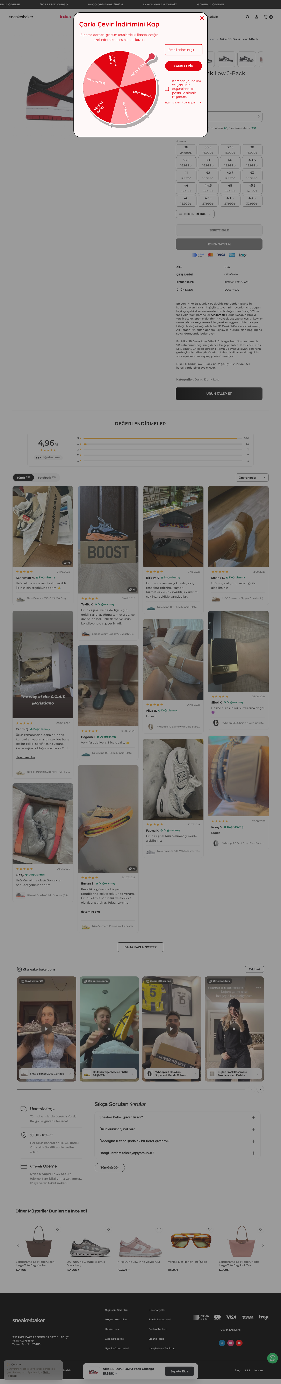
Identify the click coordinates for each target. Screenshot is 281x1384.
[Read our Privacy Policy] (199, 103)
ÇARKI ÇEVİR (183, 66)
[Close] (202, 18)
